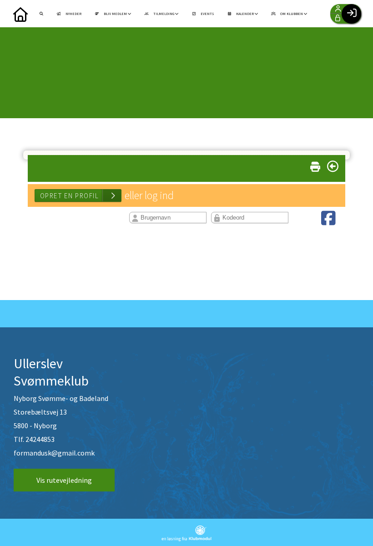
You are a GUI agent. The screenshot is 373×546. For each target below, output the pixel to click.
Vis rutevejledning (64, 480)
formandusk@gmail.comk (54, 452)
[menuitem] (20, 13)
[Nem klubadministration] (187, 538)
